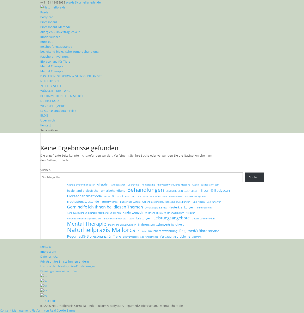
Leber (131, 218)
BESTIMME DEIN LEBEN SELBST (61, 96)
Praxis (44, 12)
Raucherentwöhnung (54, 56)
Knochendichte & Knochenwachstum (164, 212)
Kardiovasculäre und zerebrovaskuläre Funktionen (94, 212)
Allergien (103, 184)
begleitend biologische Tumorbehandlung (69, 52)
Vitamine (196, 236)
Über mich (47, 120)
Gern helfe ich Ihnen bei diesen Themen (105, 207)
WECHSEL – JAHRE (52, 106)
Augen (195, 184)
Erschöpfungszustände (56, 47)
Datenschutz (49, 256)
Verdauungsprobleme (175, 236)
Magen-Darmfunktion (203, 218)
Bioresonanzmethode (84, 196)
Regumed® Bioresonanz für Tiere (94, 236)
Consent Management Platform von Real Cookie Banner (38, 310)
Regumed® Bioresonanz (199, 230)
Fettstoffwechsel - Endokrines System (120, 201)
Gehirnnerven (214, 201)
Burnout (117, 196)
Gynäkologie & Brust (156, 207)
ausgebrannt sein (210, 184)
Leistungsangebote (171, 217)
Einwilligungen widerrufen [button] (58, 271)
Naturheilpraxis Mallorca (101, 229)
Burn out (46, 42)
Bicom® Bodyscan (215, 190)
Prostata (142, 231)
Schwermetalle (131, 236)
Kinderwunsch (50, 37)
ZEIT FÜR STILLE (51, 86)
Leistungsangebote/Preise (58, 111)
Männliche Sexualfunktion (122, 224)
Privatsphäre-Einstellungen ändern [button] (64, 261)
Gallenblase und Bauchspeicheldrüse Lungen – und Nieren (173, 201)
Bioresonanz (48, 22)
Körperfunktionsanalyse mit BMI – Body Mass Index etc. (97, 218)
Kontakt (45, 125)
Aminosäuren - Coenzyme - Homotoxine (133, 184)
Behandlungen (145, 189)
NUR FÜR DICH (50, 81)
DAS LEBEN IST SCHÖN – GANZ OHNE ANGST (71, 76)
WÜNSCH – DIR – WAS (55, 91)
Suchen (45, 170)
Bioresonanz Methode (55, 27)
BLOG (44, 115)
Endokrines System (195, 196)
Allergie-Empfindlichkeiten (81, 184)
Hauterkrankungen (182, 207)
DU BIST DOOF (50, 101)
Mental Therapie (51, 66)
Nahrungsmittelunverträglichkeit (161, 224)
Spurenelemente (149, 236)
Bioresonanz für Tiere (55, 61)
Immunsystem (204, 207)
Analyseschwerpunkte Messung (173, 184)
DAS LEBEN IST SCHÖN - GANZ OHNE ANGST (159, 196)
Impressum (48, 251)
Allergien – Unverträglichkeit (60, 32)
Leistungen (144, 218)
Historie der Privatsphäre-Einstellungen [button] (67, 266)
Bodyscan (47, 17)
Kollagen (190, 212)
